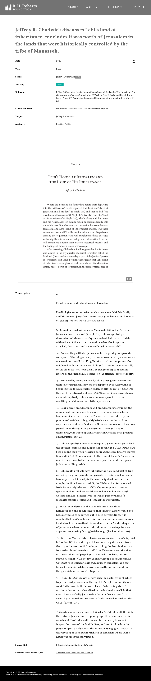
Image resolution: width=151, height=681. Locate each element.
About (73, 7)
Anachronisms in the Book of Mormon (74, 652)
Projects (115, 7)
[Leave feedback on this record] (134, 61)
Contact (138, 7)
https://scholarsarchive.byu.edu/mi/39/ (74, 645)
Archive (93, 7)
